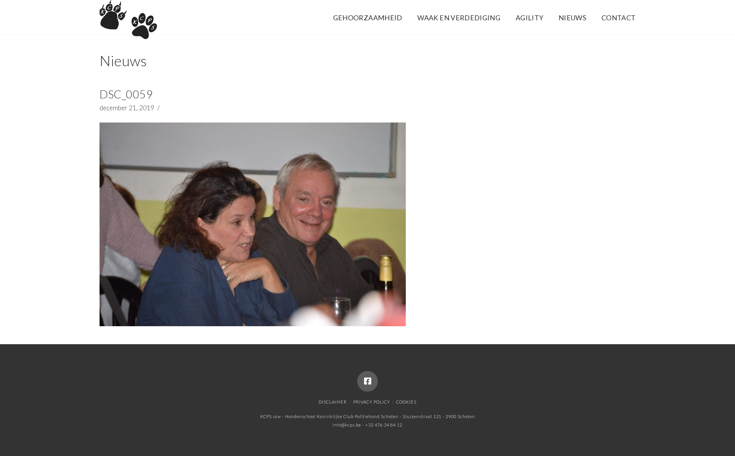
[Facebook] (367, 381)
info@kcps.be (347, 424)
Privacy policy (371, 401)
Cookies (406, 401)
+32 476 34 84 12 (383, 424)
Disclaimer (332, 401)
